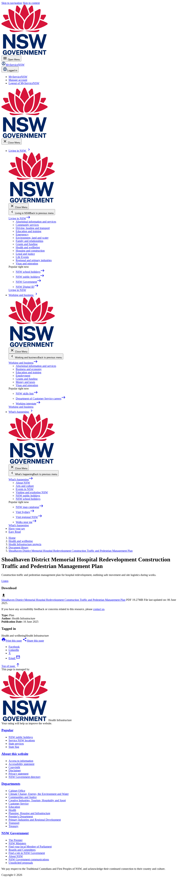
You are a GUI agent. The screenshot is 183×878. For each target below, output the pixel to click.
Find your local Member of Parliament (30, 846)
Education (14, 806)
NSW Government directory (25, 776)
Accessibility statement (21, 764)
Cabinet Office (17, 790)
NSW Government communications (29, 859)
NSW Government (15, 833)
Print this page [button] (11, 640)
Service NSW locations (22, 740)
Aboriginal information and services (36, 221)
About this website (14, 754)
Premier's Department (21, 816)
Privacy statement (18, 773)
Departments (10, 784)
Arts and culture (25, 485)
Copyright (14, 767)
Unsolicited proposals (21, 862)
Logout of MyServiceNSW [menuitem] (24, 83)
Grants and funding (27, 244)
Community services (27, 224)
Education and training (28, 231)
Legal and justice (25, 253)
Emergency (22, 234)
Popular (7, 730)
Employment (23, 375)
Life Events (22, 257)
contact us (98, 609)
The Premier (16, 840)
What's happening (21, 479)
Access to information (21, 760)
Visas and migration (27, 263)
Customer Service (19, 803)
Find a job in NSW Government (27, 853)
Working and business (23, 362)
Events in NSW (24, 489)
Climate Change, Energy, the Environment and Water (39, 793)
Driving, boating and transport (33, 228)
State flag (14, 746)
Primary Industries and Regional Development (35, 819)
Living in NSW (19, 218)
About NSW (23, 482)
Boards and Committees (22, 849)
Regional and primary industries (34, 260)
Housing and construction (30, 250)
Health (12, 810)
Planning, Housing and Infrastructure (29, 813)
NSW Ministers (17, 843)
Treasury (13, 826)
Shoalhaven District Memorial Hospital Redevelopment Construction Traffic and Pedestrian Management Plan (63, 599)
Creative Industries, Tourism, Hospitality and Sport (37, 800)
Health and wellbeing (28, 247)
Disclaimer (15, 770)
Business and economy (29, 369)
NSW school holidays (28, 498)
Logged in (12, 70)
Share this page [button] (33, 640)
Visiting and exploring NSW (32, 492)
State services (16, 743)
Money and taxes (25, 382)
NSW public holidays (28, 495)
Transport (14, 822)
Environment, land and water (32, 237)
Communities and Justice (23, 797)
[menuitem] (18, 76)
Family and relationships (29, 240)
